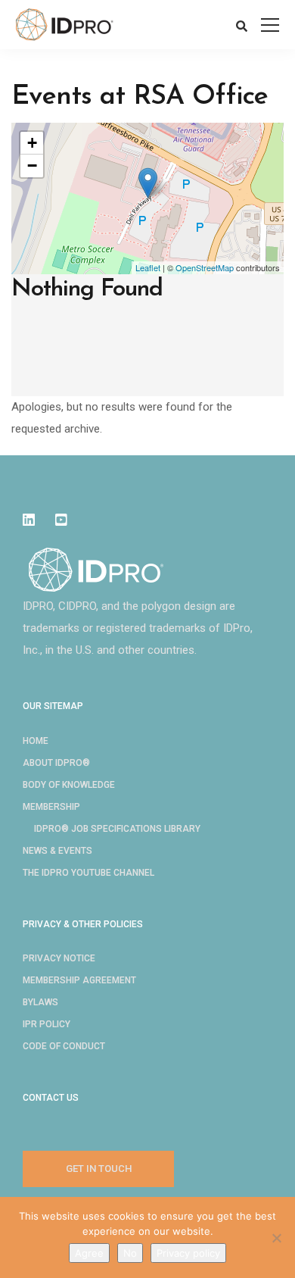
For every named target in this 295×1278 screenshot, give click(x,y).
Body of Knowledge (69, 785)
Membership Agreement (79, 980)
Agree (89, 1253)
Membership (51, 806)
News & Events (57, 850)
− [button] (32, 165)
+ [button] (32, 142)
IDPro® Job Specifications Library (117, 828)
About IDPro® (56, 763)
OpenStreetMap (204, 267)
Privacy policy (188, 1253)
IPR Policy (46, 1024)
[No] (276, 1237)
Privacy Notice (59, 958)
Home (35, 741)
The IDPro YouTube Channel (88, 872)
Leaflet (147, 267)
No (130, 1253)
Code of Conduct (64, 1046)
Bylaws (40, 1002)
